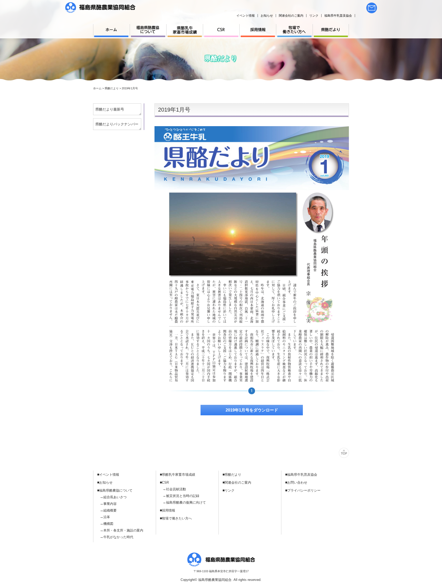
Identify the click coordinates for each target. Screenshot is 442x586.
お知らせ (267, 15)
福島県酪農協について (115, 490)
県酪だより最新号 (109, 109)
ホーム (97, 88)
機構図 (108, 524)
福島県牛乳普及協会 (338, 15)
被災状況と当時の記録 (182, 496)
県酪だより (233, 474)
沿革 (106, 517)
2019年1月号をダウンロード (252, 410)
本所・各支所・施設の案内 (123, 530)
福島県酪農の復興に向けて (186, 502)
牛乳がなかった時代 (118, 537)
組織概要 (110, 510)
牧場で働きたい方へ (177, 518)
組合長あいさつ (115, 497)
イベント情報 (245, 15)
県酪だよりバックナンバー (116, 124)
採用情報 (168, 510)
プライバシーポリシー (304, 490)
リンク (313, 15)
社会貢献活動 (176, 489)
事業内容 (110, 504)
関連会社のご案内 (291, 15)
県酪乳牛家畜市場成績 (178, 474)
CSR (165, 482)
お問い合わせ (297, 482)
